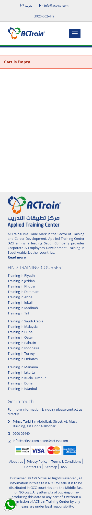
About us (16, 461)
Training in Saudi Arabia (25, 321)
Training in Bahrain (22, 342)
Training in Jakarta (21, 372)
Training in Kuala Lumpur (27, 377)
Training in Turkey (21, 353)
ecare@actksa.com (54, 440)
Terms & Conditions (66, 461)
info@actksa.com (26, 440)
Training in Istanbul (22, 388)
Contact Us (32, 466)
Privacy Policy (37, 461)
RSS (64, 466)
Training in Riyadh (21, 275)
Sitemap (51, 466)
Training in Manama (23, 367)
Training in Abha (20, 297)
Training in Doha (20, 383)
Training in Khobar (22, 286)
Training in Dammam (23, 291)
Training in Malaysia (23, 326)
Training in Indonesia (23, 348)
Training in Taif (18, 313)
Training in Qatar (20, 337)
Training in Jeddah (21, 281)
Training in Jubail (20, 302)
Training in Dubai (20, 332)
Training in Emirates (23, 358)
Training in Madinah (23, 307)
